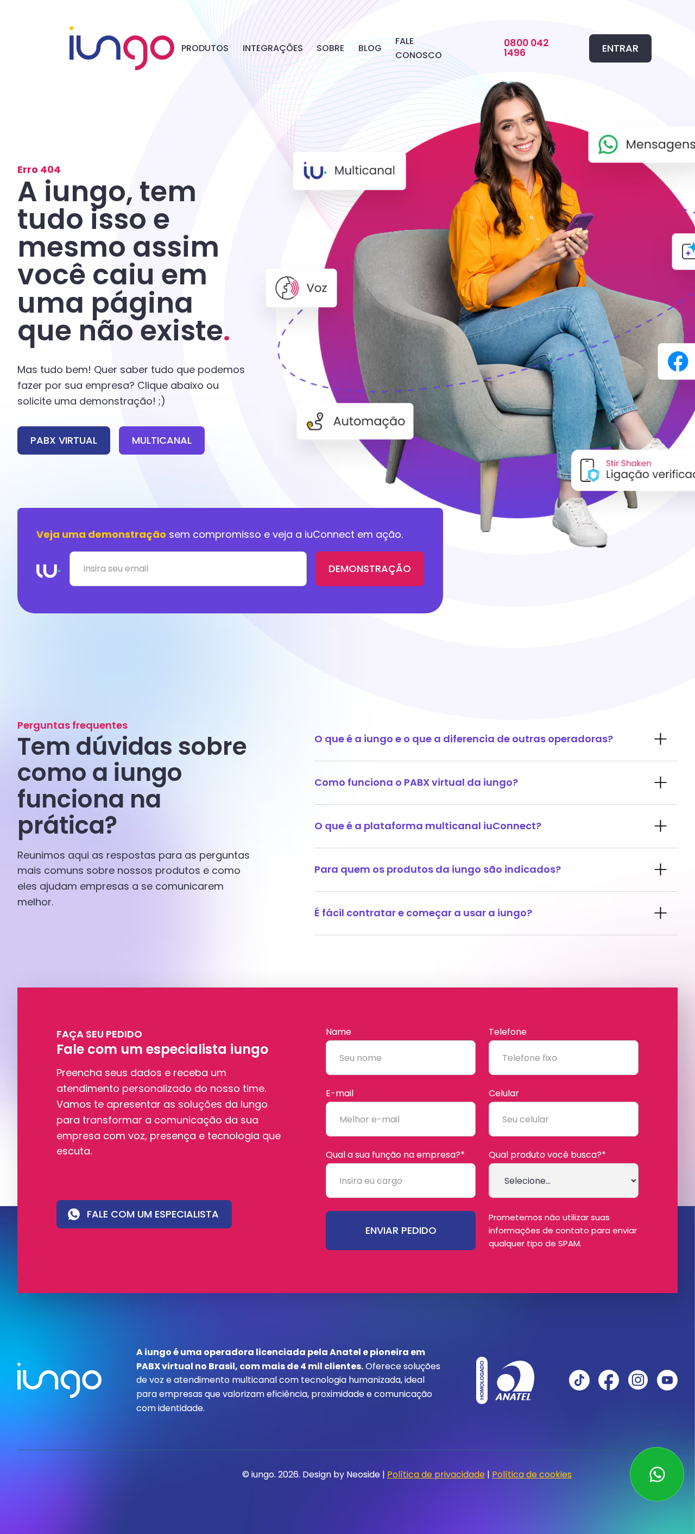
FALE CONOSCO (418, 48)
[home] (122, 48)
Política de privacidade (436, 1474)
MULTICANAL (162, 440)
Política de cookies (532, 1474)
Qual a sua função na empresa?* (395, 1155)
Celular (504, 1093)
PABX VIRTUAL (63, 440)
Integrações (273, 48)
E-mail (339, 1093)
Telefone (508, 1032)
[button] (205, 48)
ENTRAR (620, 48)
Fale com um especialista (153, 1214)
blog (370, 48)
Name (338, 1032)
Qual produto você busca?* (547, 1155)
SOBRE (330, 48)
